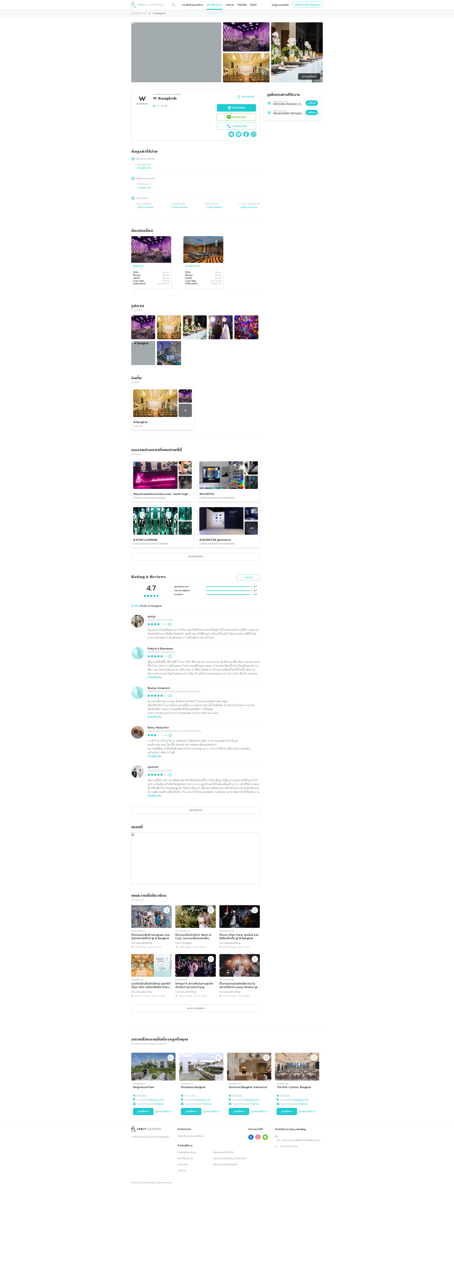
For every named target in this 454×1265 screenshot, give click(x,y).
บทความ (230, 5)
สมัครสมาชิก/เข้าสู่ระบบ (307, 5)
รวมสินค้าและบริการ (192, 5)
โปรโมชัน (242, 5)
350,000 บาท (251, 1100)
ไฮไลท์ (253, 5)
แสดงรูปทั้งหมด (309, 76)
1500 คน (303, 1104)
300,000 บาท (156, 1100)
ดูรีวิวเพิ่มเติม (195, 810)
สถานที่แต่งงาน (214, 5)
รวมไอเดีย (182, 1164)
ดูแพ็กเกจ (312, 103)
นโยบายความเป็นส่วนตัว (225, 1164)
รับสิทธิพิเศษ (238, 108)
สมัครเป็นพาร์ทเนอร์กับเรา (190, 1136)
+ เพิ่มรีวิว (248, 577)
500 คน (207, 1104)
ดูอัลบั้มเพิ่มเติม (195, 556)
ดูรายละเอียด (162, 1111)
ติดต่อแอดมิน (239, 117)
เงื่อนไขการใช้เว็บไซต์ (223, 1152)
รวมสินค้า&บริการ (186, 1152)
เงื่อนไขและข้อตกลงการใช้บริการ (229, 1158)
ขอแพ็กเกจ (143, 1111)
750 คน (254, 1104)
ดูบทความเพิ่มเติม (195, 1008)
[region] (195, 262)
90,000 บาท (203, 1100)
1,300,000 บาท (300, 1100)
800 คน (159, 1104)
